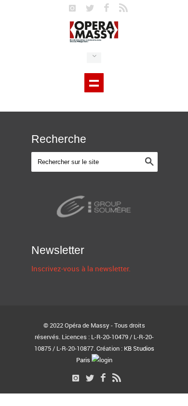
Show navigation (94, 82)
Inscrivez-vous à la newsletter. (81, 268)
